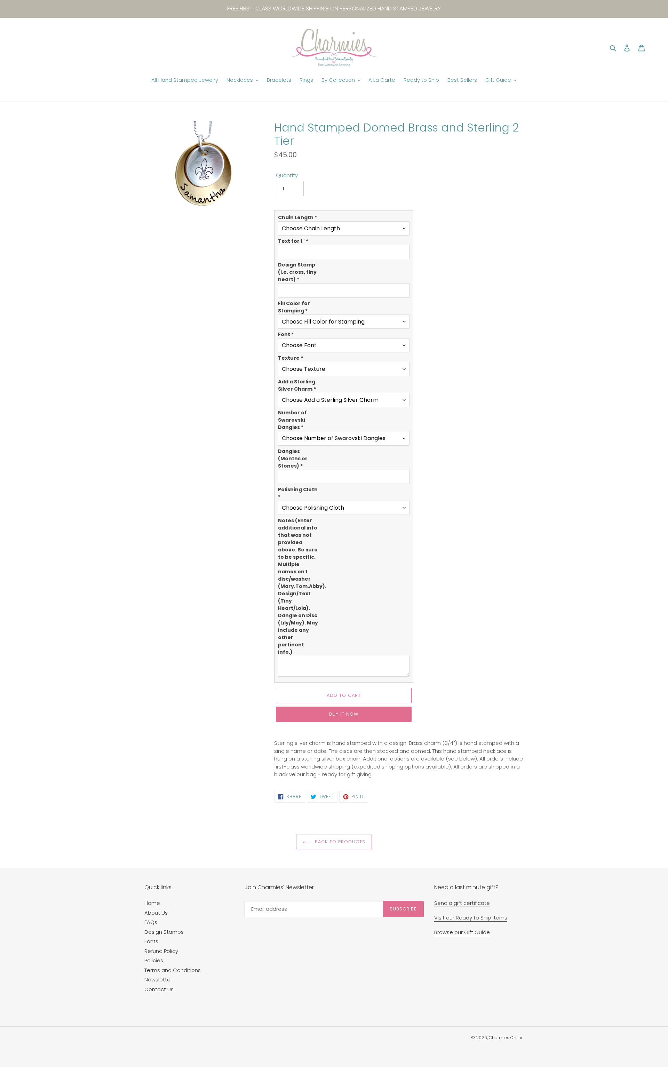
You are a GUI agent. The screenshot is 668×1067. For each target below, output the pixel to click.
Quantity (287, 175)
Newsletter (158, 979)
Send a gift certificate (462, 903)
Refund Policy (161, 951)
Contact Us (159, 989)
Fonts (151, 941)
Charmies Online (506, 1038)
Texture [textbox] (290, 358)
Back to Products (339, 841)
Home (152, 903)
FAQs (150, 922)
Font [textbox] (286, 334)
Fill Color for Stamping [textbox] (294, 307)
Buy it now (343, 714)
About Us (156, 912)
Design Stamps (164, 931)
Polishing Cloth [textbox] (298, 493)
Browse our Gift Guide (462, 932)
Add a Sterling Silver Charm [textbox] (297, 385)
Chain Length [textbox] (297, 217)
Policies (153, 960)
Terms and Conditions (172, 970)
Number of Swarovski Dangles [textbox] (292, 420)
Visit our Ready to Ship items (470, 917)
